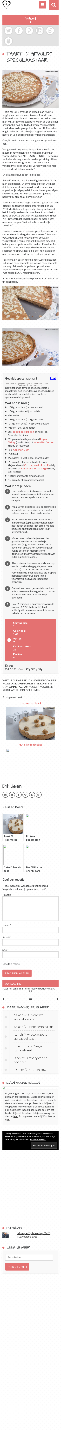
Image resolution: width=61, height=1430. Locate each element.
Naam (6, 924)
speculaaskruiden (23, 431)
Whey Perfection (44, 442)
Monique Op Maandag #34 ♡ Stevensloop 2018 (33, 1235)
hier (16, 1116)
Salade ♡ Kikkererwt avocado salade (28, 1017)
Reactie (6, 894)
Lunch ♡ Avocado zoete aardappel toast (30, 1036)
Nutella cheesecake (30, 744)
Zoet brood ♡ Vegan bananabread (28, 1048)
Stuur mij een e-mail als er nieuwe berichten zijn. (28, 988)
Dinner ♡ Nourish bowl (30, 1070)
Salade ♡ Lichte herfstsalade (34, 1027)
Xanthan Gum (21, 449)
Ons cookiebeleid (38, 1139)
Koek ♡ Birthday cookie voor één (30, 1060)
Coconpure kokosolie (37, 465)
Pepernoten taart (30, 702)
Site (4, 949)
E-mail (6, 937)
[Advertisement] (30, 1188)
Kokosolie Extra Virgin (34, 468)
